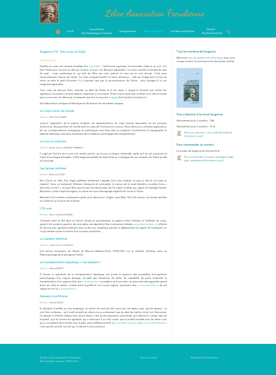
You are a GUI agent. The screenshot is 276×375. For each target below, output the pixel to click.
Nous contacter (148, 357)
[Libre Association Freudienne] (49, 12)
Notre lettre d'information (204, 357)
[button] (129, 31)
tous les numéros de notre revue (204, 57)
